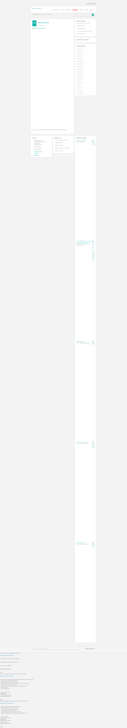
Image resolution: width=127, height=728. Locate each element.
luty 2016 (79, 90)
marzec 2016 (79, 87)
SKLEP (81, 9)
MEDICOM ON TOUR (81, 33)
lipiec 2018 (79, 74)
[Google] (93, 4)
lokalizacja (36, 153)
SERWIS (86, 9)
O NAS (62, 9)
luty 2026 (79, 50)
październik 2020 (80, 61)
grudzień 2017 (80, 77)
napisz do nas (36, 155)
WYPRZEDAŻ (75, 9)
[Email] (87, 4)
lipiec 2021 (79, 58)
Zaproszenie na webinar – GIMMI (83, 23)
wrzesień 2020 (80, 63)
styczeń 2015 (79, 93)
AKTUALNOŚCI (55, 9)
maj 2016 (79, 85)
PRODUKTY (68, 9)
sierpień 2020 (79, 66)
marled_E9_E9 (43, 23)
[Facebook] (89, 4)
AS (48, 25)
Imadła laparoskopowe (81, 28)
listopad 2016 (79, 79)
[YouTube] (95, 4)
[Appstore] (91, 4)
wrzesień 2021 (80, 53)
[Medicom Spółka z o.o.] (37, 8)
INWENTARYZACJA (81, 25)
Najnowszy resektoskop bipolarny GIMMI (84, 31)
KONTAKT (91, 9)
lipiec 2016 (79, 82)
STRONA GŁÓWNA (35, 14)
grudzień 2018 (80, 71)
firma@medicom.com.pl (38, 151)
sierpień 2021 (79, 55)
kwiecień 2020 (80, 69)
